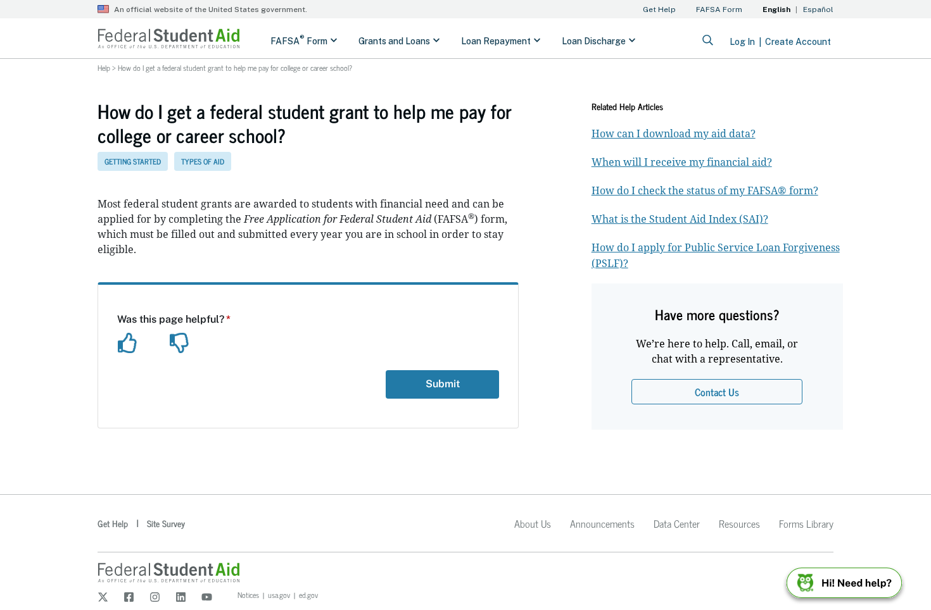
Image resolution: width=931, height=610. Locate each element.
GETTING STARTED (132, 161)
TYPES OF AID (202, 161)
